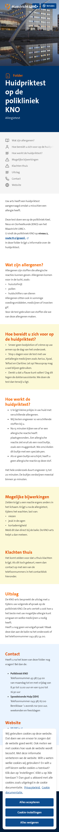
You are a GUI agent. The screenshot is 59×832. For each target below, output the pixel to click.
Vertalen (50, 5)
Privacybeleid (32, 787)
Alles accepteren (30, 802)
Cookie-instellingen (30, 812)
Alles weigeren (29, 822)
